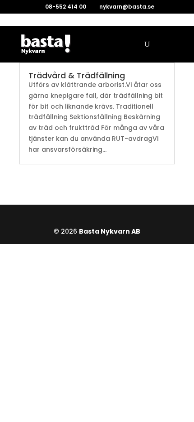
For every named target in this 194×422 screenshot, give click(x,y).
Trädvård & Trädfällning (76, 75)
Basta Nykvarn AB (109, 231)
